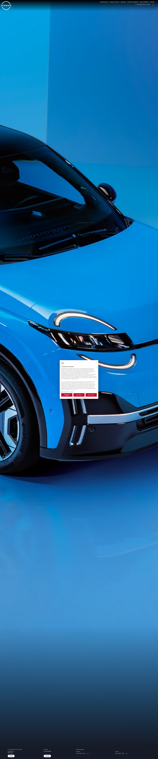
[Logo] (6, 5)
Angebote (123, 1)
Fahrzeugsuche (104, 1)
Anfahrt (11, 756)
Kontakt (152, 1)
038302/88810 (48, 751)
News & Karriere (143, 1)
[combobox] (145, 4)
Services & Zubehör (132, 1)
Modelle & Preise (114, 1)
